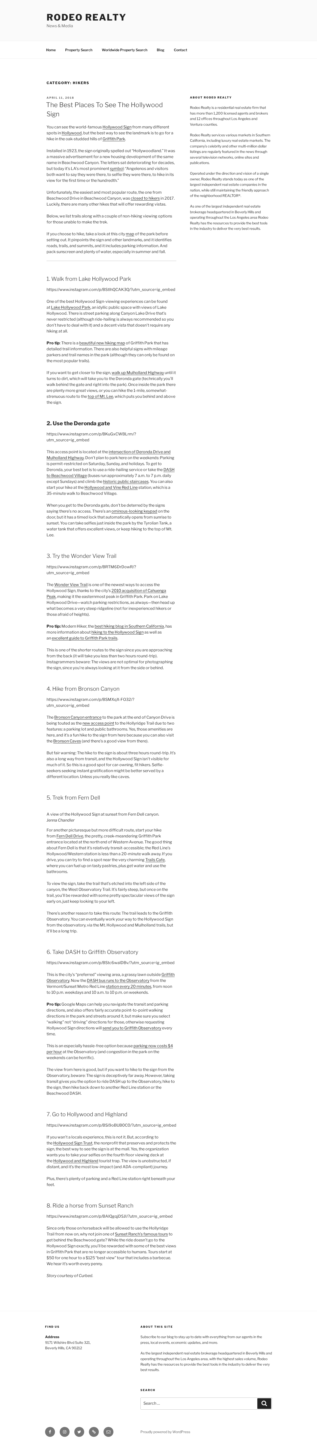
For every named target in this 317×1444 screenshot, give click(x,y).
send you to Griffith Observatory (132, 1028)
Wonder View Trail (71, 584)
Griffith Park (114, 139)
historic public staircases (126, 481)
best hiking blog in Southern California (129, 626)
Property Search (78, 50)
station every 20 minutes (128, 986)
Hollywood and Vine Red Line (111, 487)
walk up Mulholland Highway (138, 372)
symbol (117, 168)
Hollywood (72, 133)
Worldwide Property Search (124, 50)
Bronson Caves (67, 741)
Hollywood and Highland (75, 1161)
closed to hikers (145, 198)
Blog (160, 50)
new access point (98, 723)
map (130, 234)
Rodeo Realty (87, 17)
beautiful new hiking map (102, 343)
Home (51, 50)
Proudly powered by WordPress (165, 1432)
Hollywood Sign (117, 127)
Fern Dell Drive (69, 836)
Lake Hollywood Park (70, 307)
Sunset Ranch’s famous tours (141, 1234)
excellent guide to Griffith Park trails (84, 638)
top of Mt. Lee (100, 396)
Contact (180, 50)
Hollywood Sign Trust (72, 1143)
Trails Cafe (155, 859)
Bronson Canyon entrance (78, 717)
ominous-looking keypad (134, 511)
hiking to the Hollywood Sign (117, 632)
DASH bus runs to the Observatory (118, 980)
